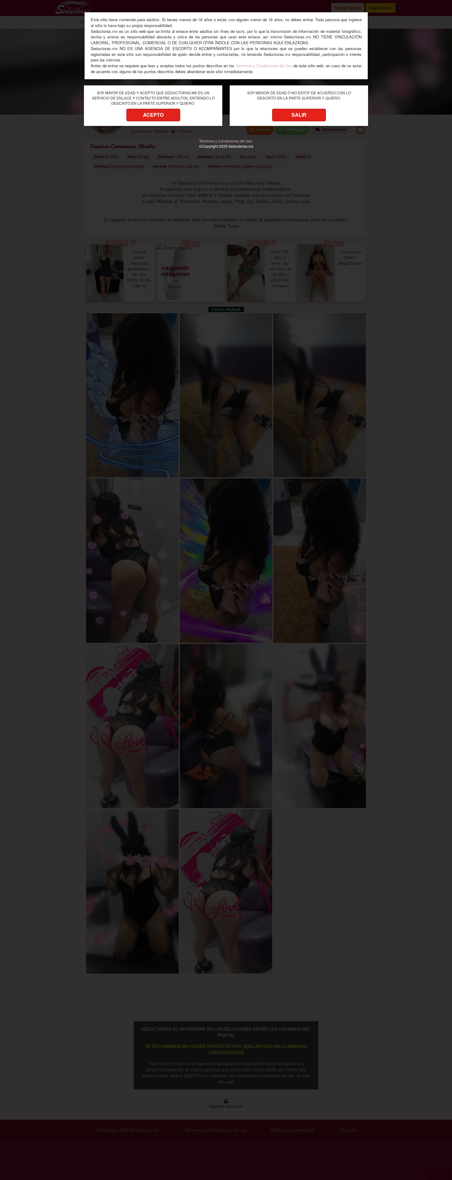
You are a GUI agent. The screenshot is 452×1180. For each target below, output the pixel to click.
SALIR (299, 114)
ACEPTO (153, 114)
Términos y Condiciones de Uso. (226, 140)
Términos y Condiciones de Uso (264, 65)
